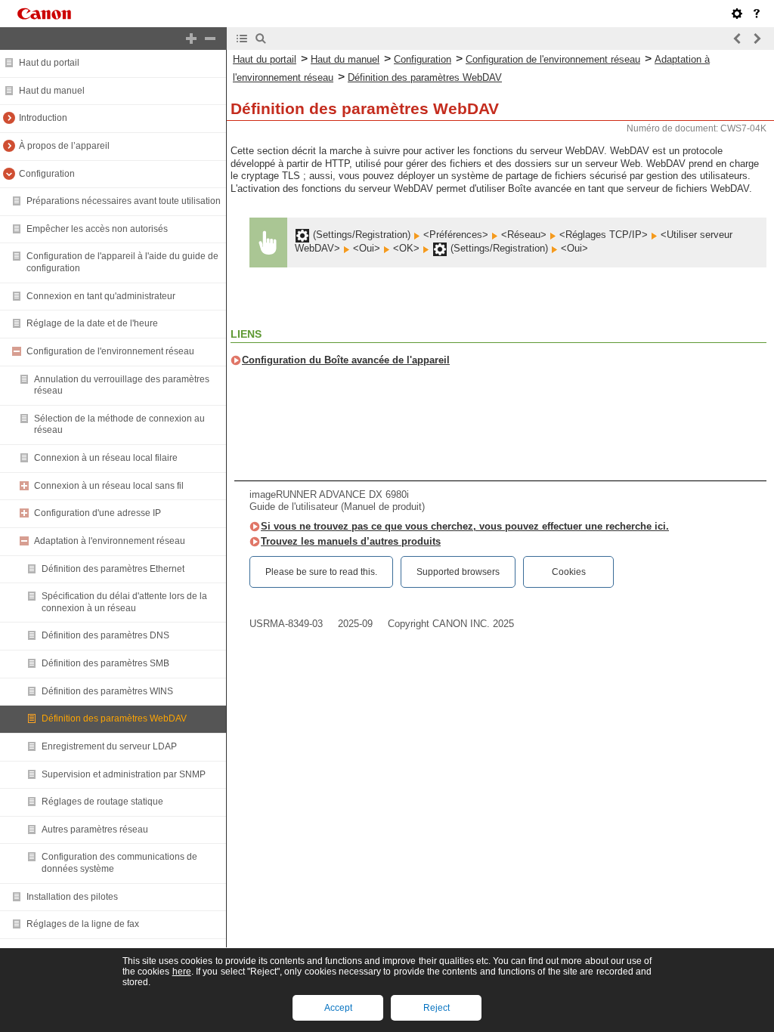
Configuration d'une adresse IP (97, 513)
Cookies (569, 572)
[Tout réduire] (210, 38)
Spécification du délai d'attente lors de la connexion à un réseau (124, 602)
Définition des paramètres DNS (105, 635)
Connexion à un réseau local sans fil (109, 485)
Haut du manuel (52, 90)
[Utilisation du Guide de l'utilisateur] (756, 13)
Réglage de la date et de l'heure (92, 323)
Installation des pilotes (72, 896)
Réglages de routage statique (102, 801)
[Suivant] (756, 38)
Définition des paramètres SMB (105, 663)
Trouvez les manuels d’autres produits (351, 541)
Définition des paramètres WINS (107, 691)
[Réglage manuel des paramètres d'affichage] (737, 13)
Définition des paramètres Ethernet (113, 569)
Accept (338, 1008)
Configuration (47, 173)
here (181, 971)
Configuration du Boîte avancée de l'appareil (346, 360)
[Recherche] (260, 38)
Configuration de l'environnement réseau (110, 351)
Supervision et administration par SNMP (124, 774)
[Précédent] (737, 38)
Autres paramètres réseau (95, 829)
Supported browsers (458, 572)
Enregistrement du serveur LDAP (109, 746)
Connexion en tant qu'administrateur (100, 296)
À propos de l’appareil (64, 146)
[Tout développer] (191, 38)
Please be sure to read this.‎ (321, 572)
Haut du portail (49, 62)
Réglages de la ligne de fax (82, 924)
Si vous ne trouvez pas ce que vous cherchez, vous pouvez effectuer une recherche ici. (465, 526)
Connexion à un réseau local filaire (106, 458)
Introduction (43, 118)
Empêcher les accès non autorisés (97, 229)
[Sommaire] (242, 38)
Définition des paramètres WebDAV (114, 718)
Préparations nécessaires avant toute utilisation (123, 201)
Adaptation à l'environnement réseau (109, 541)
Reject (436, 1008)
